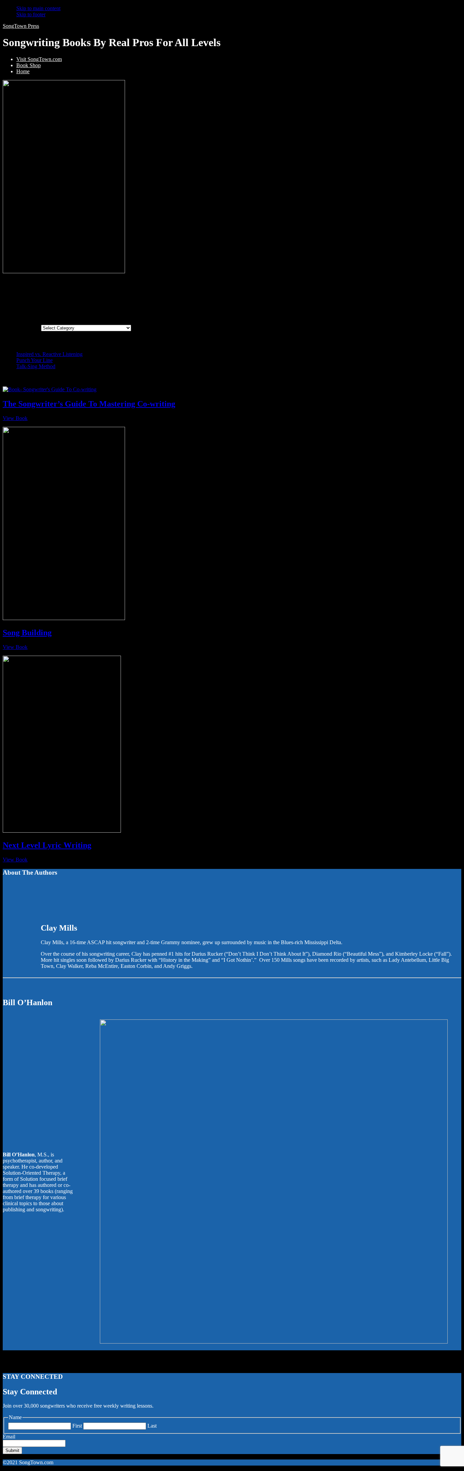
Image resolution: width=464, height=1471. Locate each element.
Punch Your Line (34, 360)
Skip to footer (31, 14)
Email (9, 1436)
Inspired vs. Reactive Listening (49, 354)
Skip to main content (38, 8)
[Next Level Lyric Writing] (62, 831)
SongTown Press (21, 26)
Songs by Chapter (22, 328)
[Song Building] (64, 618)
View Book (15, 418)
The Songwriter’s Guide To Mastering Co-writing (89, 403)
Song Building (27, 632)
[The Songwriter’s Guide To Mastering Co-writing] (49, 389)
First (77, 1426)
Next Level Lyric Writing (47, 845)
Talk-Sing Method (35, 366)
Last (152, 1426)
